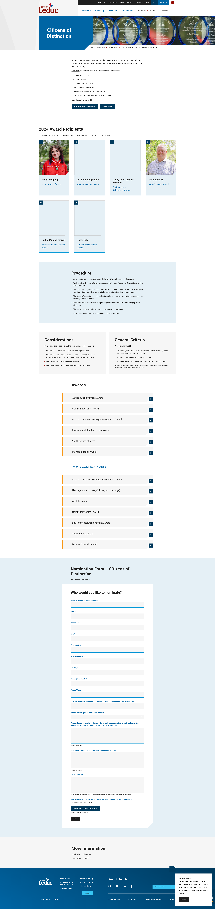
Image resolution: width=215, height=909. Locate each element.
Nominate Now (107, 106)
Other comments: (77, 775)
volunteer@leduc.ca (84, 854)
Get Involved (113, 2)
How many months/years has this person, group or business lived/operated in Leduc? (104, 701)
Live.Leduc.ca (153, 10)
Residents (86, 10)
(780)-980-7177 (66, 888)
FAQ (147, 2)
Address (75, 623)
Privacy (172, 899)
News (122, 2)
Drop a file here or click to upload (84, 808)
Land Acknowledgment (153, 899)
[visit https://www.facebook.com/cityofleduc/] (131, 887)
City (73, 634)
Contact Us (139, 2)
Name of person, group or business (85, 600)
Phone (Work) (76, 690)
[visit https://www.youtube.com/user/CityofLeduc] (117, 887)
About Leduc (102, 2)
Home (93, 47)
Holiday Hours (85, 886)
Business (113, 10)
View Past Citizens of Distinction (84, 106)
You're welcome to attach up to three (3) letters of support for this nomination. (101, 799)
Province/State (77, 645)
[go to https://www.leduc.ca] (48, 8)
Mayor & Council (113, 47)
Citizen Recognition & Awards (130, 47)
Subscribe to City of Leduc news (164, 887)
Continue (183, 899)
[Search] (172, 2)
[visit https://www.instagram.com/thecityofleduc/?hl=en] (109, 887)
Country (74, 668)
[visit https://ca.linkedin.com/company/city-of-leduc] (124, 887)
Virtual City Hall (142, 10)
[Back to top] (172, 869)
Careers (129, 2)
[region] (193, 889)
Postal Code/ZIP (78, 656)
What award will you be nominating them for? (88, 713)
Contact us (88, 893)
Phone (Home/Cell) (79, 679)
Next (75, 819)
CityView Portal (165, 10)
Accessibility (132, 899)
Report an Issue (114, 899)
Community (99, 10)
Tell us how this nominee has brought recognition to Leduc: (94, 750)
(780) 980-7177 (83, 858)
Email (73, 611)
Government (127, 10)
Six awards (76, 71)
